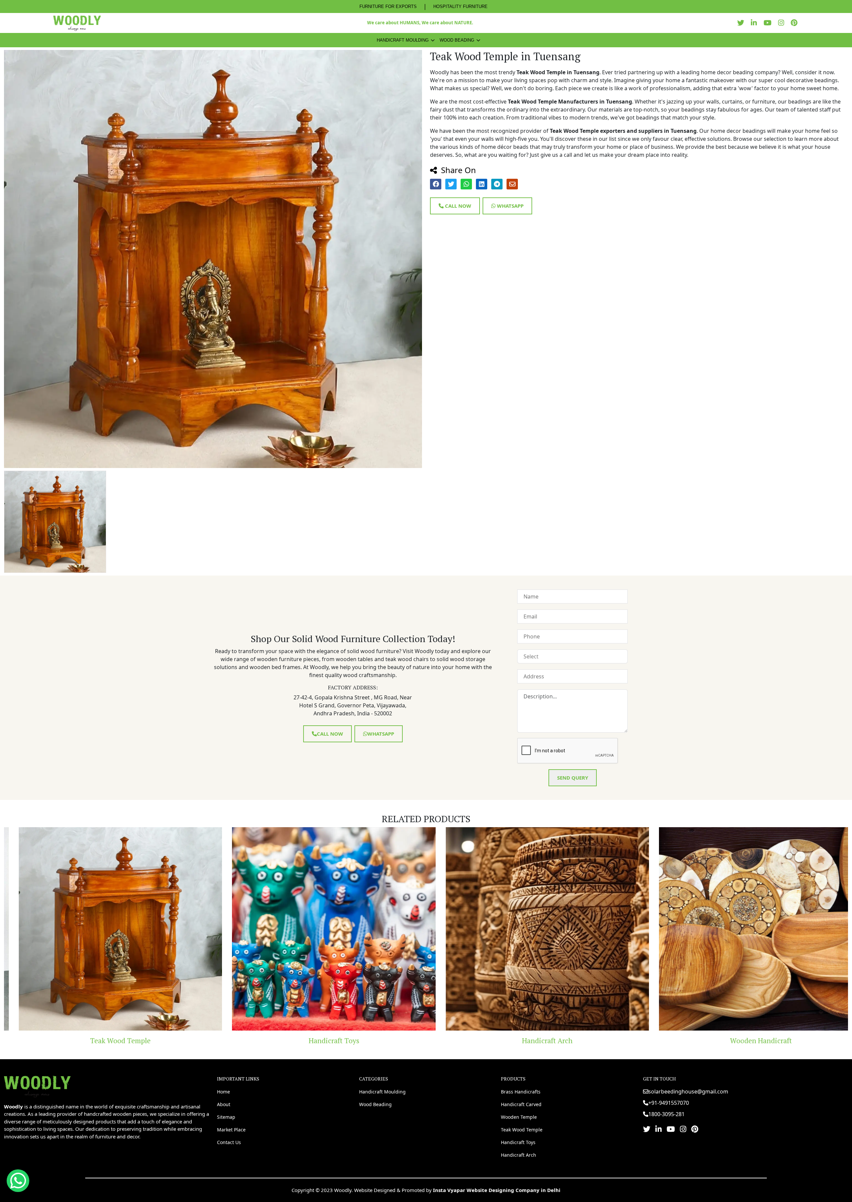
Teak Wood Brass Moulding (746, 1040)
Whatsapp (510, 205)
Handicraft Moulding (403, 40)
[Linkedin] (755, 22)
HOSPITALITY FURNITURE (460, 6)
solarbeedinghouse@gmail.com (688, 1091)
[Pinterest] (796, 22)
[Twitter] (742, 22)
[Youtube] (769, 22)
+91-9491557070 (668, 1102)
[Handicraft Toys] (106, 929)
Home (223, 1091)
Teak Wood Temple (521, 1129)
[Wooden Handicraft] (533, 929)
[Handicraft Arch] (319, 929)
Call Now (457, 205)
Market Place (231, 1129)
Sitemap (226, 1117)
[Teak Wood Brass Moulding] (746, 929)
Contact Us (229, 1142)
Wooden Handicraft (533, 1040)
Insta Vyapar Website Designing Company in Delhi (496, 1190)
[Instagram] (782, 22)
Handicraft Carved (521, 1104)
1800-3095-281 (666, 1114)
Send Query (572, 777)
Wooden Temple (519, 1117)
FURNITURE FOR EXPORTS (388, 6)
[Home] (37, 1085)
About (223, 1104)
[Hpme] (77, 23)
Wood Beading (457, 40)
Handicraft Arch (319, 1040)
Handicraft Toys (106, 1040)
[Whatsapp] (18, 1180)
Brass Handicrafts (520, 1091)
